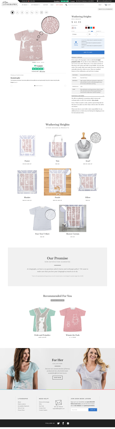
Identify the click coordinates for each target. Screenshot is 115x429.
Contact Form (42, 408)
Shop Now (57, 377)
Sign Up (92, 409)
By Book (24, 4)
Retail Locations (22, 404)
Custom (45, 4)
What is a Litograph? (105, 9)
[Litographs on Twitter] (58, 423)
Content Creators (43, 410)
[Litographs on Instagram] (67, 423)
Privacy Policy (21, 410)
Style (73, 31)
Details (77, 57)
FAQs (40, 404)
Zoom (34, 62)
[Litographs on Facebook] (63, 423)
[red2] (93, 28)
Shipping (78, 95)
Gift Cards (59, 4)
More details (95, 100)
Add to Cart (88, 52)
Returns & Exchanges (44, 402)
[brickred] (86, 28)
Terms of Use (21, 408)
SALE (52, 4)
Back (42, 62)
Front (38, 62)
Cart (108, 4)
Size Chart (41, 406)
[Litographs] (10, 3)
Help (100, 4)
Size (89, 31)
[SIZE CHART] (92, 31)
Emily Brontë (76, 19)
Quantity (98, 31)
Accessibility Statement (23, 406)
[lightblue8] (91, 28)
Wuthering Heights (81, 16)
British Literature (57, 300)
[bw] (89, 28)
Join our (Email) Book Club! (105, 1)
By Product (35, 4)
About (19, 402)
